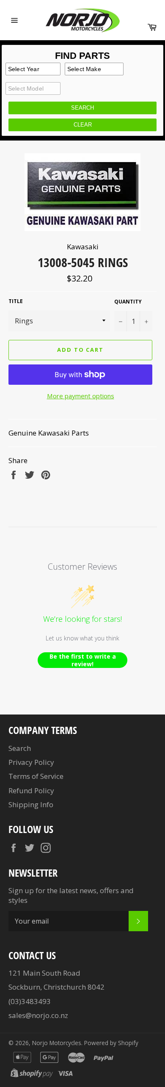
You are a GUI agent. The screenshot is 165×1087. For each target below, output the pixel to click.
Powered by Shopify (111, 1043)
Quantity (128, 301)
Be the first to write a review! (83, 660)
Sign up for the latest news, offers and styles (71, 895)
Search (19, 748)
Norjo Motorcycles (56, 1043)
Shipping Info (30, 804)
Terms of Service (35, 776)
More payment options (80, 396)
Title (15, 301)
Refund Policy (31, 790)
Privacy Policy (31, 762)
